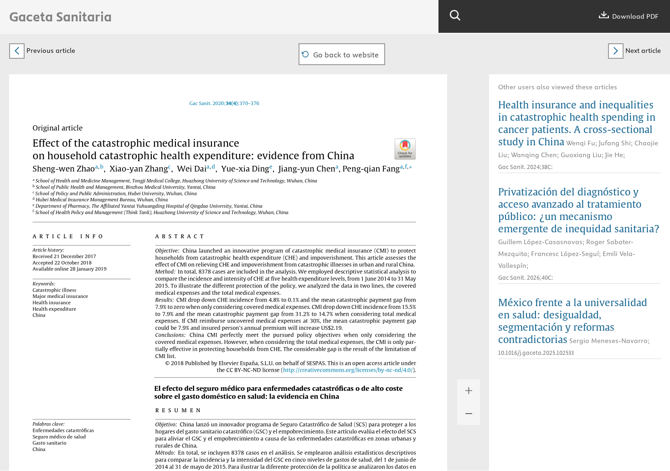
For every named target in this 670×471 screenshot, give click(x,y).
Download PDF (634, 16)
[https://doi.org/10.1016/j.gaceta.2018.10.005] (224, 103)
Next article (642, 50)
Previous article (50, 50)
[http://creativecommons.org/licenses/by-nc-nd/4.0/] (350, 370)
